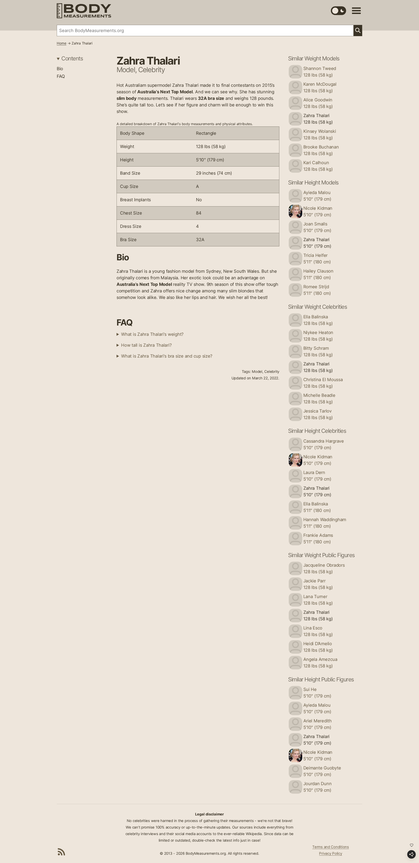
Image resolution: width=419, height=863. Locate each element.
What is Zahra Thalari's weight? (152, 334)
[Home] (84, 10)
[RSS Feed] (61, 851)
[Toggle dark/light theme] (338, 10)
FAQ (61, 76)
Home (61, 43)
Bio (60, 68)
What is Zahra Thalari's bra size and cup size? (166, 356)
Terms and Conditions (330, 847)
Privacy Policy (330, 853)
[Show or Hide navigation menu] (356, 10)
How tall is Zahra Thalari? (146, 345)
